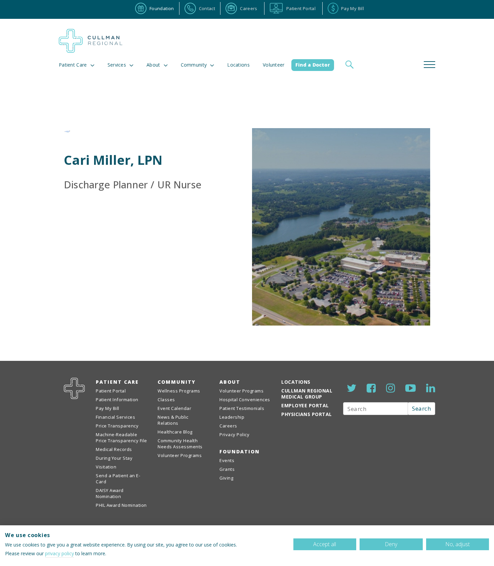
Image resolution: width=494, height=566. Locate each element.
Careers (228, 426)
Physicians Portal (306, 414)
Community (177, 382)
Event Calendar (174, 408)
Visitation (106, 467)
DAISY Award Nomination (110, 493)
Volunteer (274, 65)
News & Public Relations (173, 420)
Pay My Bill (107, 408)
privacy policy (59, 553)
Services (117, 65)
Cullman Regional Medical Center (90, 41)
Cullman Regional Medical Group (306, 393)
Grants (227, 469)
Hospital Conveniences (244, 400)
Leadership (231, 417)
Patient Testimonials (241, 408)
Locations (238, 65)
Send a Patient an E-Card (118, 479)
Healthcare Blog (175, 432)
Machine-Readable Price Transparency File (121, 437)
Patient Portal (111, 391)
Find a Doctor (312, 65)
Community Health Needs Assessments (180, 444)
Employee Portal (305, 405)
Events (226, 460)
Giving (226, 478)
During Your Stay (114, 458)
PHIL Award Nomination (121, 505)
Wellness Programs (179, 391)
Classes (166, 400)
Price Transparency (117, 426)
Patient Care (73, 65)
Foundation (239, 451)
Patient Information (117, 400)
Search (421, 408)
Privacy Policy (234, 434)
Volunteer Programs (180, 455)
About (153, 65)
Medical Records (114, 449)
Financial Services (115, 417)
